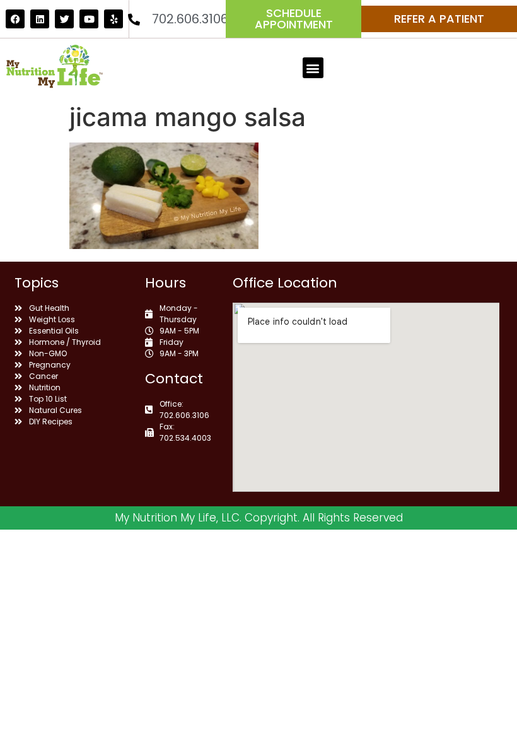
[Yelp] (113, 18)
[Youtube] (88, 18)
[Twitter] (64, 18)
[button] (313, 67)
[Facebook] (15, 18)
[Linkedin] (39, 18)
